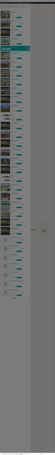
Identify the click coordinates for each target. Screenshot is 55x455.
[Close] (54, 454)
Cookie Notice (21, 454)
